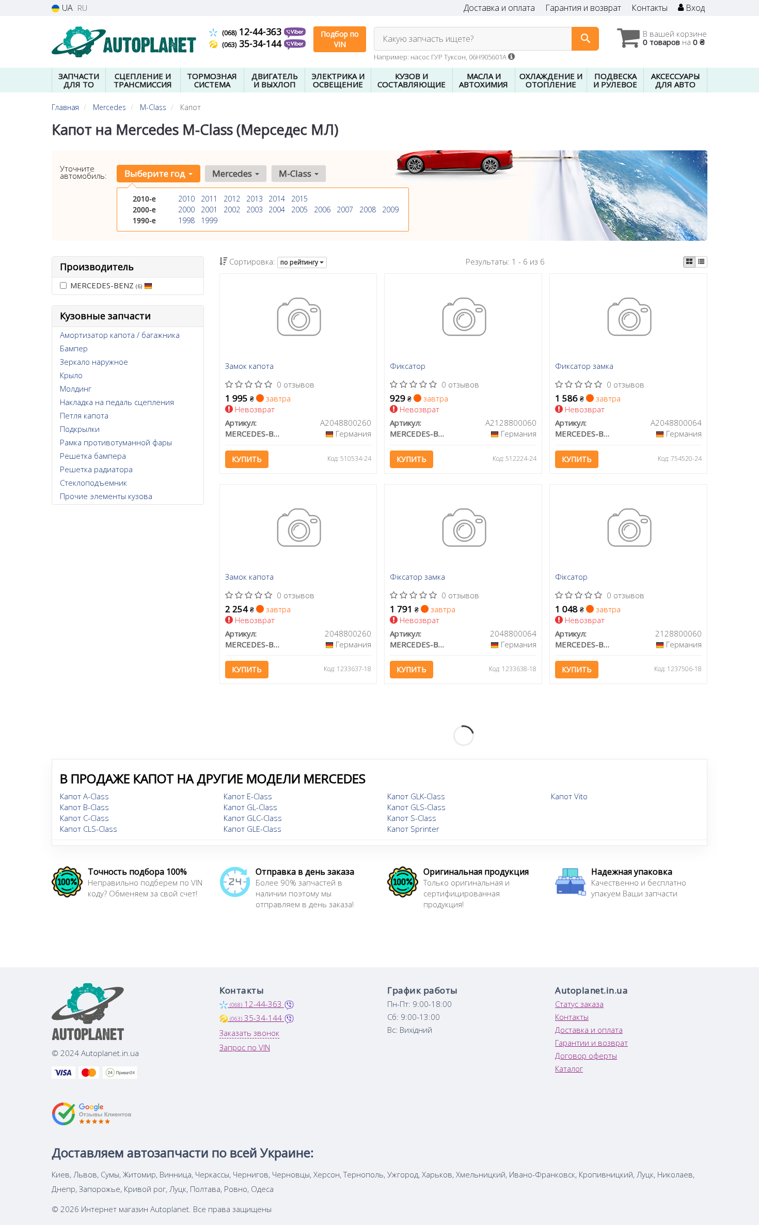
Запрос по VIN (244, 1047)
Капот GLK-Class (416, 796)
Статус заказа (579, 1004)
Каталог (569, 1068)
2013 (254, 199)
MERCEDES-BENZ (106, 285)
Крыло (71, 375)
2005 (299, 209)
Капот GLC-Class (253, 818)
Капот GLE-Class (252, 829)
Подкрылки (80, 429)
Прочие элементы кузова (106, 496)
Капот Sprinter (413, 829)
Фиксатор (407, 366)
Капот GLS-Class (416, 807)
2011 (209, 199)
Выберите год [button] (155, 173)
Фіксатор (571, 577)
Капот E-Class (248, 796)
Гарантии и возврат (591, 1042)
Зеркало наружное (94, 361)
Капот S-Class (411, 818)
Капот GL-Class (250, 807)
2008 (367, 209)
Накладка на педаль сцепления (117, 402)
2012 (232, 199)
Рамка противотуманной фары (116, 442)
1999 (209, 220)
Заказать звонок (249, 1033)
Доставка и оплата (499, 8)
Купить (247, 459)
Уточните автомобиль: (83, 172)
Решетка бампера (93, 456)
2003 (254, 209)
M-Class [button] (296, 173)
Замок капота (249, 366)
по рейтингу (300, 262)
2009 (390, 209)
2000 (186, 209)
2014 (276, 199)
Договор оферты (586, 1055)
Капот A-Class (84, 796)
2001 (209, 209)
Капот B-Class (84, 807)
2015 (299, 199)
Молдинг (75, 388)
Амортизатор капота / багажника (120, 335)
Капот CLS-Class (88, 829)
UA (66, 8)
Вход (694, 8)
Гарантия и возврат (583, 8)
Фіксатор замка (417, 577)
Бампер (74, 348)
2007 (345, 209)
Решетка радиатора (96, 469)
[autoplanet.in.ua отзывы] (92, 1114)
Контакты (649, 8)
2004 (276, 209)
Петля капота (84, 415)
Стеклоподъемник (93, 482)
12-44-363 (253, 31)
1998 (186, 220)
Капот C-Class (84, 818)
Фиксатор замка (584, 366)
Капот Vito (569, 796)
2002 (232, 209)
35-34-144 (253, 43)
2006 (322, 209)
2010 (186, 199)
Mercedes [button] (233, 173)
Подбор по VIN (340, 39)
